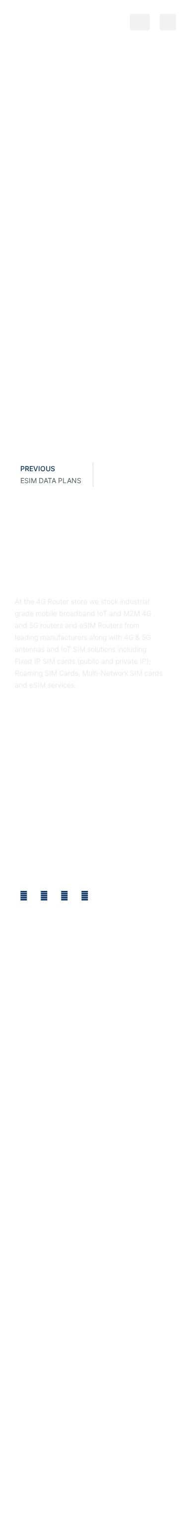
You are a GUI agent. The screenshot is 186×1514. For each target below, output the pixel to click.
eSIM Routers (39, 1468)
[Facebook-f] (24, 896)
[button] (140, 22)
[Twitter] (44, 896)
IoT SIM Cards (148, 1480)
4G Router (82, 1468)
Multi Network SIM (90, 1480)
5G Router (121, 1468)
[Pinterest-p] (85, 896)
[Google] (64, 896)
